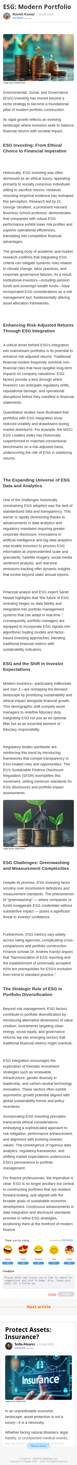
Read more (38, 1446)
